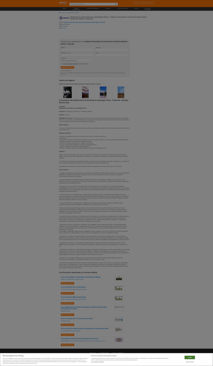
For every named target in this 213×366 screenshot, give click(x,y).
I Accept (190, 357)
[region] (106, 359)
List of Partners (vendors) (97, 362)
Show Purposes (190, 362)
